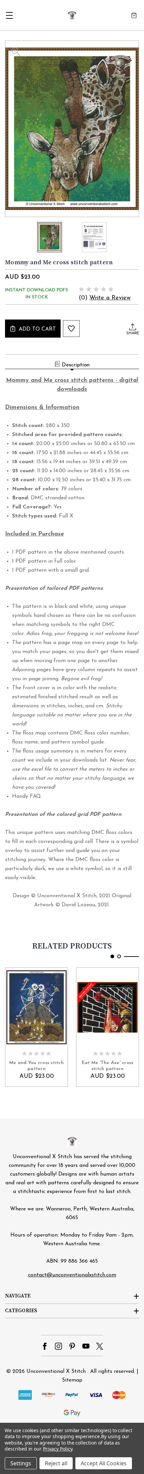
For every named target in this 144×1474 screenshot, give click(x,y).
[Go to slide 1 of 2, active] (112, 956)
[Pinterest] (72, 1346)
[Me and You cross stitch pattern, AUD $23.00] (36, 1007)
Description (76, 365)
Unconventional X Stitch (56, 1371)
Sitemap (72, 1380)
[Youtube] (85, 1346)
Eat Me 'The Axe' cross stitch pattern (108, 1065)
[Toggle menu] (9, 15)
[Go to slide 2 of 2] (119, 956)
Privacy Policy (57, 1449)
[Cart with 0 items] (134, 15)
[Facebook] (44, 1346)
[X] (99, 1346)
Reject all (56, 1463)
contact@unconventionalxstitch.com (72, 1275)
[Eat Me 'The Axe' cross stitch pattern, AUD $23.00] (107, 1007)
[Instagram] (58, 1346)
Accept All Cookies (104, 1463)
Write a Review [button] (110, 298)
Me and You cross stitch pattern (36, 1065)
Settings (20, 1463)
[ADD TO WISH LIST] (71, 328)
